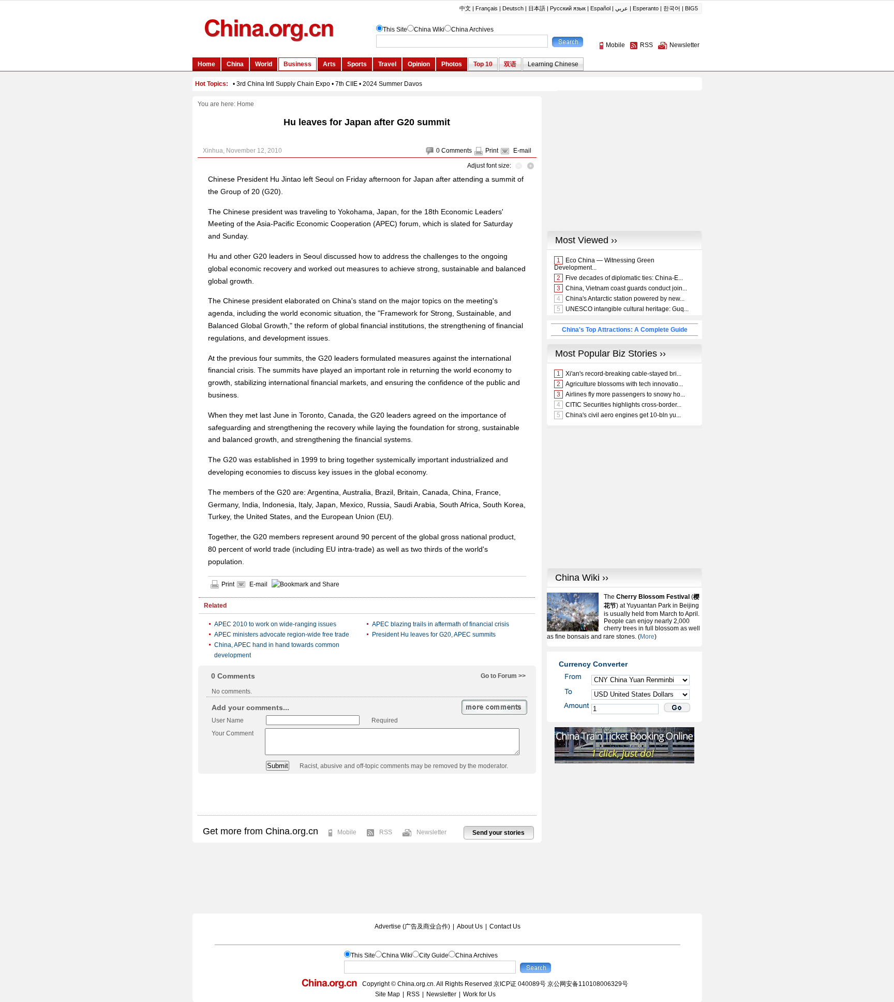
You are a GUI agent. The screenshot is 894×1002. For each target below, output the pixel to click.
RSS (385, 832)
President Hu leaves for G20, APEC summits (434, 634)
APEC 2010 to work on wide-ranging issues (275, 624)
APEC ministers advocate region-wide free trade (281, 634)
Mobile (346, 832)
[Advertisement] (367, 794)
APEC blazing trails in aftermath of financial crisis (440, 624)
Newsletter (431, 832)
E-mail (522, 150)
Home (245, 104)
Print (491, 150)
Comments (456, 150)
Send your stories (498, 832)
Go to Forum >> (503, 676)
